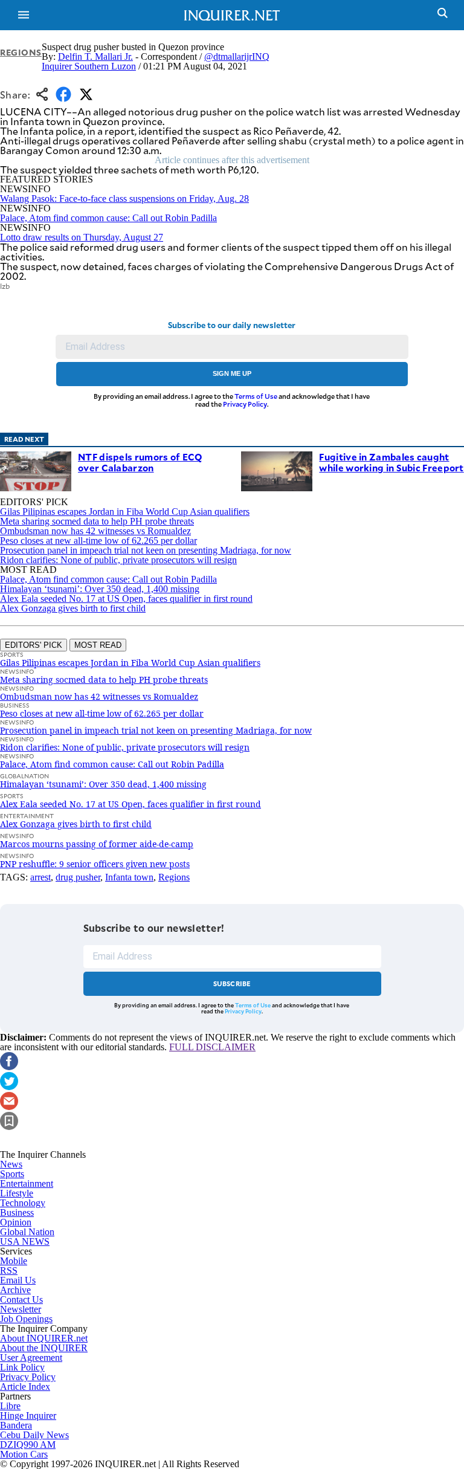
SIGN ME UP (232, 373)
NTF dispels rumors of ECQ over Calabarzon (140, 462)
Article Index (25, 1386)
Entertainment (26, 1183)
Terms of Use (255, 396)
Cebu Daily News (34, 1435)
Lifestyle (16, 1193)
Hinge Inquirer (28, 1415)
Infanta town (129, 877)
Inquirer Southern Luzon (89, 66)
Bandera (16, 1425)
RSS (9, 1270)
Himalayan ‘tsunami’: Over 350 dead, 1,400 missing (99, 589)
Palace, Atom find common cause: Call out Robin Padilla (108, 218)
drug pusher (78, 877)
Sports (12, 1174)
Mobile (13, 1261)
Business (17, 1212)
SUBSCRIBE (232, 983)
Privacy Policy (245, 403)
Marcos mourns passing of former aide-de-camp (96, 844)
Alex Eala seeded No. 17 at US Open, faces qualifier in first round (126, 598)
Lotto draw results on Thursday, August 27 (81, 237)
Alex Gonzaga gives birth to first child (73, 608)
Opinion (15, 1222)
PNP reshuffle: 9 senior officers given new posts (95, 864)
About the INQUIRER (44, 1348)
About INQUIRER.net (44, 1338)
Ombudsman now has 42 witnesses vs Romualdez (95, 531)
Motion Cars (24, 1454)
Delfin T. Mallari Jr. (95, 56)
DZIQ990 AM (28, 1444)
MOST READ (97, 645)
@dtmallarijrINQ (236, 56)
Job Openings (26, 1319)
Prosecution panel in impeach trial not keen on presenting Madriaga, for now (145, 550)
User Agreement (31, 1357)
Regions (21, 52)
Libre (10, 1406)
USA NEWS (25, 1241)
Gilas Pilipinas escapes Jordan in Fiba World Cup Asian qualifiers (125, 511)
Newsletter (20, 1309)
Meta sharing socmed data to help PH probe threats (97, 521)
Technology (22, 1203)
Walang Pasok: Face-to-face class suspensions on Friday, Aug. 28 (124, 198)
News (11, 1164)
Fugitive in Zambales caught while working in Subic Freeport (391, 462)
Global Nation (27, 1232)
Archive (15, 1290)
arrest (40, 877)
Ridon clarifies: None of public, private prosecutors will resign (118, 560)
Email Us (18, 1280)
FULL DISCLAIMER (212, 1047)
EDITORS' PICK (33, 645)
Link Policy (22, 1367)
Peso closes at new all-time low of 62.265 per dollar (98, 540)
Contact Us (21, 1299)
